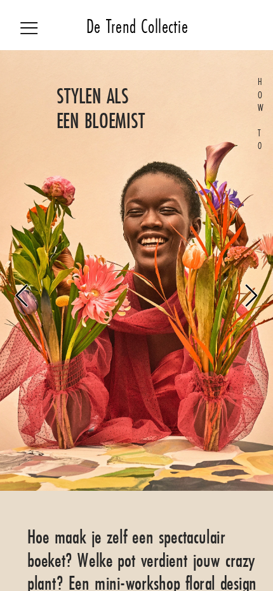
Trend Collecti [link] (143, 27)
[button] (21, 295)
